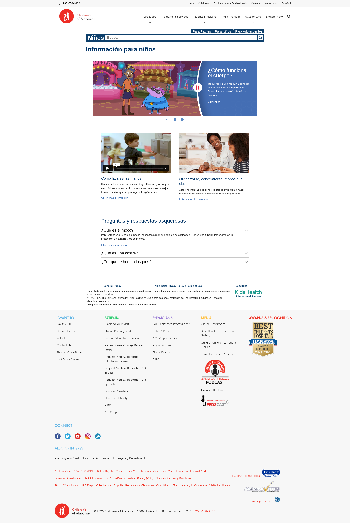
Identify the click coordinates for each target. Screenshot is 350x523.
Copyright (241, 286)
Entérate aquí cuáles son (193, 199)
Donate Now (274, 16)
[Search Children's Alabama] (289, 16)
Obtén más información (114, 197)
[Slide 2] (175, 119)
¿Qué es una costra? (119, 253)
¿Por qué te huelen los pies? (126, 261)
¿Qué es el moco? (117, 230)
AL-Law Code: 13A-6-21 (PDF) (75, 471)
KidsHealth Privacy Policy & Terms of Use (178, 286)
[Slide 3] (182, 119)
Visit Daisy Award (68, 359)
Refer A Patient (162, 331)
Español (286, 3)
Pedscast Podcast (212, 390)
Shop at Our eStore (69, 352)
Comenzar (214, 101)
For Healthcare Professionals (230, 3)
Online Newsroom (213, 324)
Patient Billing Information (122, 338)
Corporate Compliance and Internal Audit (180, 471)
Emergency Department (129, 458)
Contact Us (64, 345)
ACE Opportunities (165, 338)
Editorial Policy (112, 286)
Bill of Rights (105, 471)
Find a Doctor (162, 352)
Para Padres (202, 31)
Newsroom (270, 3)
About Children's (199, 3)
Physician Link (162, 345)
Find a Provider (230, 16)
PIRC (108, 405)
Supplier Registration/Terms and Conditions (142, 485)
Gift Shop (111, 412)
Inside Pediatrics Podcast (217, 354)
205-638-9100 (71, 3)
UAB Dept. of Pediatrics (96, 485)
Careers (255, 3)
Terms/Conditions (66, 485)
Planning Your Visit (117, 324)
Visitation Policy (219, 485)
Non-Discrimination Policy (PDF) (131, 478)
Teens (248, 475)
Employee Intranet (262, 501)
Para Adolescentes (248, 31)
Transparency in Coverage (190, 485)
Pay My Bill (64, 324)
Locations (149, 16)
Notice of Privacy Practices (173, 478)
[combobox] (181, 37)
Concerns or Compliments (133, 471)
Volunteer (63, 338)
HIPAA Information (95, 478)
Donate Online (66, 331)
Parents (237, 475)
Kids (257, 475)
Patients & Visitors (204, 16)
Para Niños (223, 31)
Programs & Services (174, 16)
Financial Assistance (118, 391)
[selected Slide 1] (167, 119)
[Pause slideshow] (197, 87)
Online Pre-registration (120, 331)
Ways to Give (253, 16)
